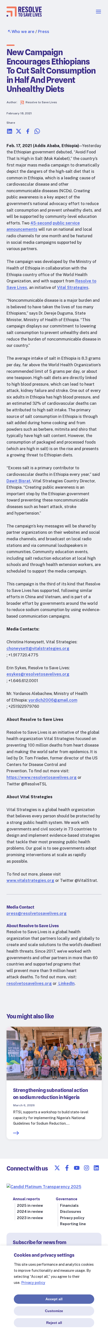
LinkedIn (66, 983)
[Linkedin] (96, 1168)
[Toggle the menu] (98, 13)
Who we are (23, 31)
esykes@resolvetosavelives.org (38, 674)
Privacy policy (33, 1283)
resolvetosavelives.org (29, 983)
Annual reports (26, 1199)
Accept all (54, 1299)
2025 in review (30, 1206)
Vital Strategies (72, 287)
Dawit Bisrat (18, 481)
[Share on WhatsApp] (37, 132)
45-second (41, 223)
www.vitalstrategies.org (30, 880)
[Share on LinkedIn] (10, 132)
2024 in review (30, 1212)
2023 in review (30, 1218)
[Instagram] (86, 1168)
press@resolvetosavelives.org (37, 913)
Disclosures (70, 1212)
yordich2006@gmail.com (52, 700)
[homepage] (24, 15)
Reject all (54, 1323)
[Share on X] (19, 132)
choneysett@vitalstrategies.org (38, 648)
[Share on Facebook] (28, 132)
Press (43, 31)
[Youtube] (77, 1168)
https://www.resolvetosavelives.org (42, 777)
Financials (69, 1206)
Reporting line (73, 1224)
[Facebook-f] (67, 1168)
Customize (54, 1311)
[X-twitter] (57, 1168)
